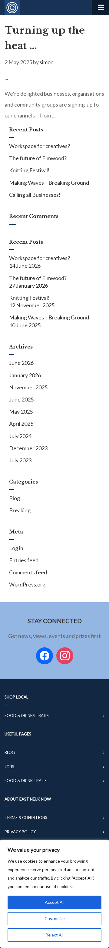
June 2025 (21, 399)
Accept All (54, 902)
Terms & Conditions (26, 817)
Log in (16, 548)
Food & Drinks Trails (27, 715)
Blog (14, 498)
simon (47, 62)
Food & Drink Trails (26, 780)
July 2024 (20, 436)
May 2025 (21, 411)
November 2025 (28, 387)
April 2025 (21, 423)
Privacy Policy (20, 831)
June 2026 (21, 362)
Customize (55, 918)
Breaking (20, 510)
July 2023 (20, 460)
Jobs (9, 766)
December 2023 (28, 448)
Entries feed (23, 560)
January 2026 (25, 375)
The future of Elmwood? (38, 158)
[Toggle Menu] (100, 7)
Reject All (54, 934)
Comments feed (28, 572)
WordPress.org (27, 584)
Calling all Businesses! (35, 194)
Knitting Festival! (29, 170)
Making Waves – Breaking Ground (49, 182)
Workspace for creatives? (39, 146)
